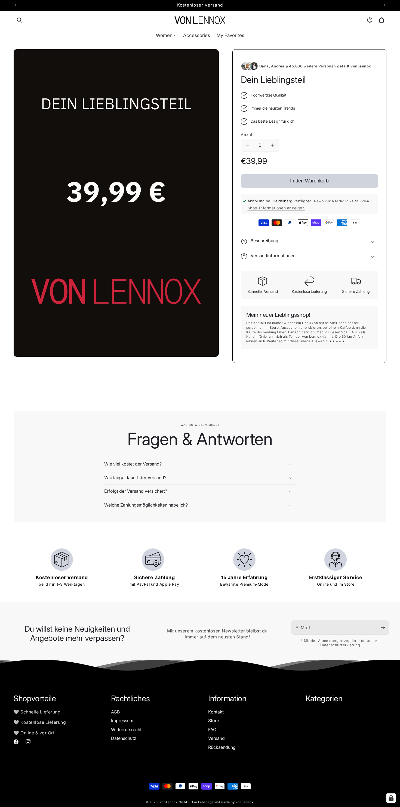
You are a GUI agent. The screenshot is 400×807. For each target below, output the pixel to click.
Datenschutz (123, 738)
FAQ (212, 729)
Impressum (122, 720)
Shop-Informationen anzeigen (276, 208)
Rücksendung (222, 747)
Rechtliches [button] (130, 698)
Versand (216, 738)
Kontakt (216, 712)
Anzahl (248, 134)
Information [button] (227, 698)
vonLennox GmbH (174, 802)
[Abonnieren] (383, 627)
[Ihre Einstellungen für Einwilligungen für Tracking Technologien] (391, 798)
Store (213, 720)
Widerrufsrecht (126, 729)
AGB (115, 712)
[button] (20, 20)
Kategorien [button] (324, 698)
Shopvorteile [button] (35, 698)
